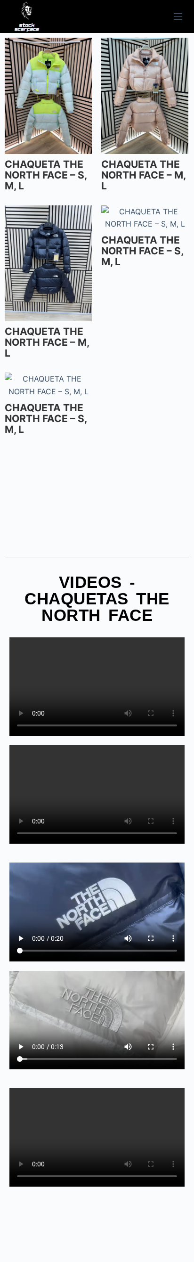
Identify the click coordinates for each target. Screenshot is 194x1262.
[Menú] (178, 16)
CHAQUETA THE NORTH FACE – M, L (143, 175)
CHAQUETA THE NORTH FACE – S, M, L (46, 175)
